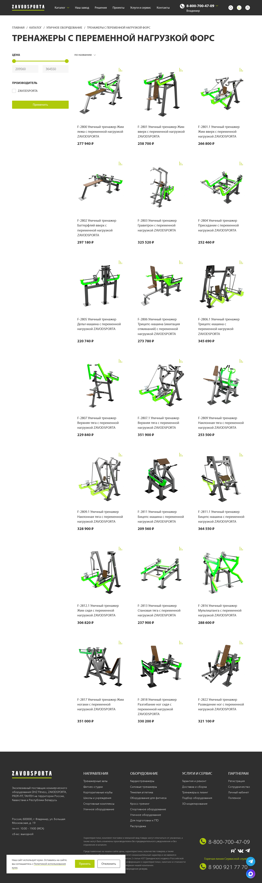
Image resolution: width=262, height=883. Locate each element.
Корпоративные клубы (97, 792)
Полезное (234, 797)
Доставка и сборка (194, 786)
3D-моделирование (194, 803)
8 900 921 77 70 (228, 867)
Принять (85, 864)
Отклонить (108, 864)
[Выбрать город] (217, 5)
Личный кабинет (238, 792)
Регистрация (236, 781)
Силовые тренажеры (143, 786)
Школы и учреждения (97, 797)
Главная (18, 27)
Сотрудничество (239, 786)
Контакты (163, 7)
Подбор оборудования (197, 797)
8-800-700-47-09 (200, 5)
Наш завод (82, 7)
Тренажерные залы (95, 781)
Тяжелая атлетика (141, 792)
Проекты (118, 7)
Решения (101, 7)
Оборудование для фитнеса (148, 797)
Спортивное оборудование (148, 809)
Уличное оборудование (64, 27)
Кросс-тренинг (140, 803)
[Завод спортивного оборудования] (28, 8)
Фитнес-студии (93, 786)
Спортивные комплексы (98, 803)
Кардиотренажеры (142, 781)
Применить (40, 104)
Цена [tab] (16, 55)
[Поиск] (230, 7)
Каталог (60, 7)
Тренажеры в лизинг (195, 792)
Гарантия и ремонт (194, 781)
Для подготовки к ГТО (144, 820)
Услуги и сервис (140, 7)
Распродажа (138, 826)
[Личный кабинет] (247, 7)
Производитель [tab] (24, 83)
